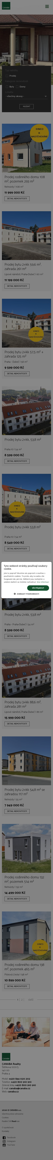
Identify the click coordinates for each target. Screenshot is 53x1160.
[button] (26, 594)
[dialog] (26, 580)
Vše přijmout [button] (38, 588)
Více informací (43, 582)
